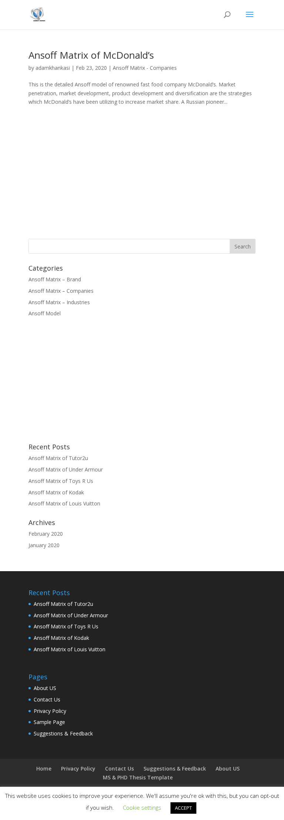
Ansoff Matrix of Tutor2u (58, 458)
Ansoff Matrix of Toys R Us (60, 480)
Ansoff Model (44, 313)
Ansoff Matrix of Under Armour (65, 469)
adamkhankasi (53, 67)
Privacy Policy (50, 710)
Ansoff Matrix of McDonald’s (91, 55)
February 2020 (45, 533)
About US (45, 688)
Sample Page (49, 721)
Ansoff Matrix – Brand (54, 279)
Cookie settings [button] (142, 807)
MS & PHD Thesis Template (138, 777)
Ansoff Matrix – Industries (59, 302)
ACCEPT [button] (183, 807)
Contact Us (47, 699)
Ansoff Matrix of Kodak (56, 492)
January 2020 (44, 545)
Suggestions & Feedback (63, 733)
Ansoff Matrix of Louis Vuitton (64, 503)
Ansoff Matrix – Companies (61, 290)
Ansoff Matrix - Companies (145, 67)
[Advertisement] (90, 173)
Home (43, 768)
